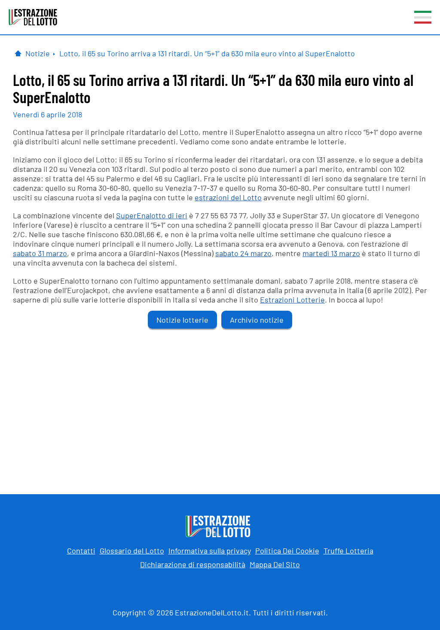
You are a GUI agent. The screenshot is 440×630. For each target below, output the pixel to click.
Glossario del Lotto (132, 550)
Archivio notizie (257, 319)
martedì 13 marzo (331, 253)
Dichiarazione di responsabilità (192, 564)
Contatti (81, 550)
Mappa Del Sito (275, 564)
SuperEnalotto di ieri (151, 215)
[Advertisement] (220, 404)
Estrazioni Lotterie (292, 299)
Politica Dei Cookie (287, 550)
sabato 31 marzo (40, 253)
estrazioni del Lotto (228, 197)
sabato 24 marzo (243, 253)
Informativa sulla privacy (209, 550)
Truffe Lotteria (348, 550)
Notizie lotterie (182, 319)
